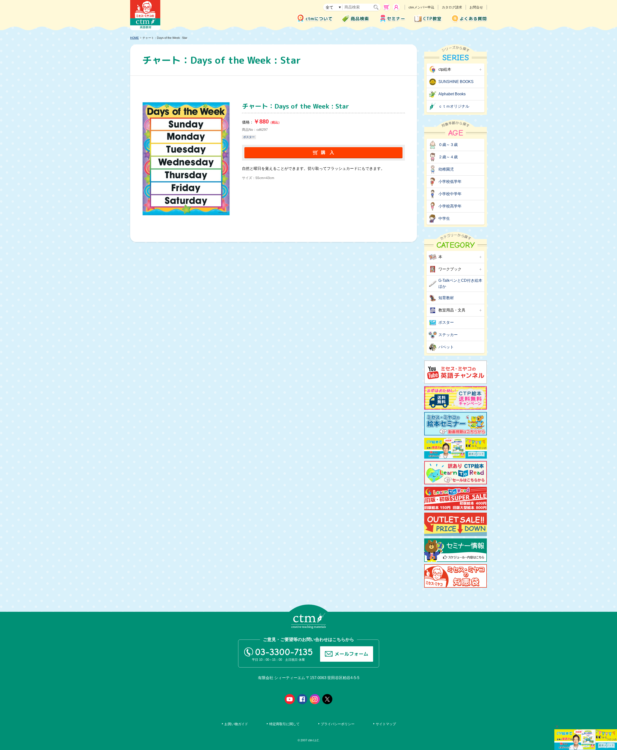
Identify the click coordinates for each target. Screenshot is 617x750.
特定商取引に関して (284, 724)
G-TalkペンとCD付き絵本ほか (460, 283)
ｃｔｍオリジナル (453, 106)
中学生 (444, 218)
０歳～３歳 (448, 145)
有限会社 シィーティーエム (145, 15)
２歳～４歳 (448, 157)
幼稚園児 (446, 169)
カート (386, 7)
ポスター (249, 137)
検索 (377, 7)
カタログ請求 (452, 7)
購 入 (327, 152)
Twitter (327, 699)
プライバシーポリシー (338, 724)
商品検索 (360, 19)
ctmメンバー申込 (421, 7)
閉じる (557, 726)
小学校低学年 (450, 181)
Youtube (290, 699)
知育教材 (446, 298)
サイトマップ (386, 724)
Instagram (315, 699)
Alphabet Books (452, 94)
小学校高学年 (450, 206)
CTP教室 (432, 19)
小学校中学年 (450, 194)
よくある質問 (473, 19)
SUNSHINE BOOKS (456, 82)
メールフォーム (351, 653)
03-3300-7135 (284, 652)
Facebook (302, 699)
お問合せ (476, 7)
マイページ (396, 7)
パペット (446, 347)
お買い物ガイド (236, 724)
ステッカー (448, 335)
